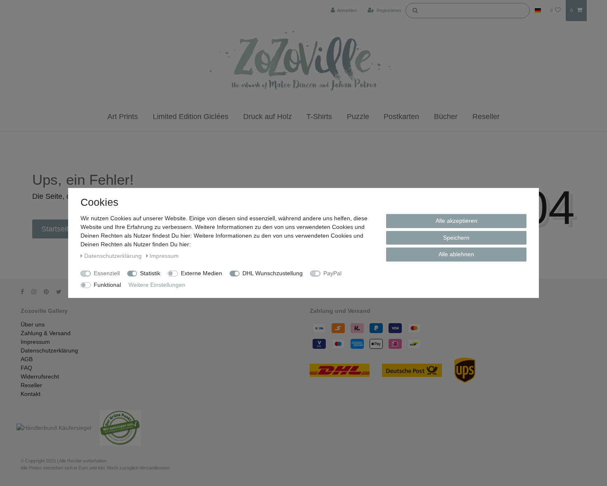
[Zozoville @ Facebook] (25, 291)
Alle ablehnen (456, 254)
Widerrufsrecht (40, 376)
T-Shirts (319, 116)
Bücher (446, 116)
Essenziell (107, 273)
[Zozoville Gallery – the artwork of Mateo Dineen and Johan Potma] (303, 61)
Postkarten (401, 116)
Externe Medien (201, 273)
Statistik (150, 273)
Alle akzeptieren (456, 220)
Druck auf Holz (267, 116)
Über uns (33, 324)
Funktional (107, 284)
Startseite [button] (58, 229)
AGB (27, 359)
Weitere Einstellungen (156, 284)
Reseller (486, 116)
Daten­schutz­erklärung (113, 256)
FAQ (26, 367)
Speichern (456, 237)
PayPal (332, 273)
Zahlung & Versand (46, 333)
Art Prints (122, 116)
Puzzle (358, 116)
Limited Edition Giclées (190, 116)
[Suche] (414, 10)
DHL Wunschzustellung (272, 273)
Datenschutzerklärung (49, 350)
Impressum (35, 341)
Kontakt (30, 394)
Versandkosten (155, 467)
